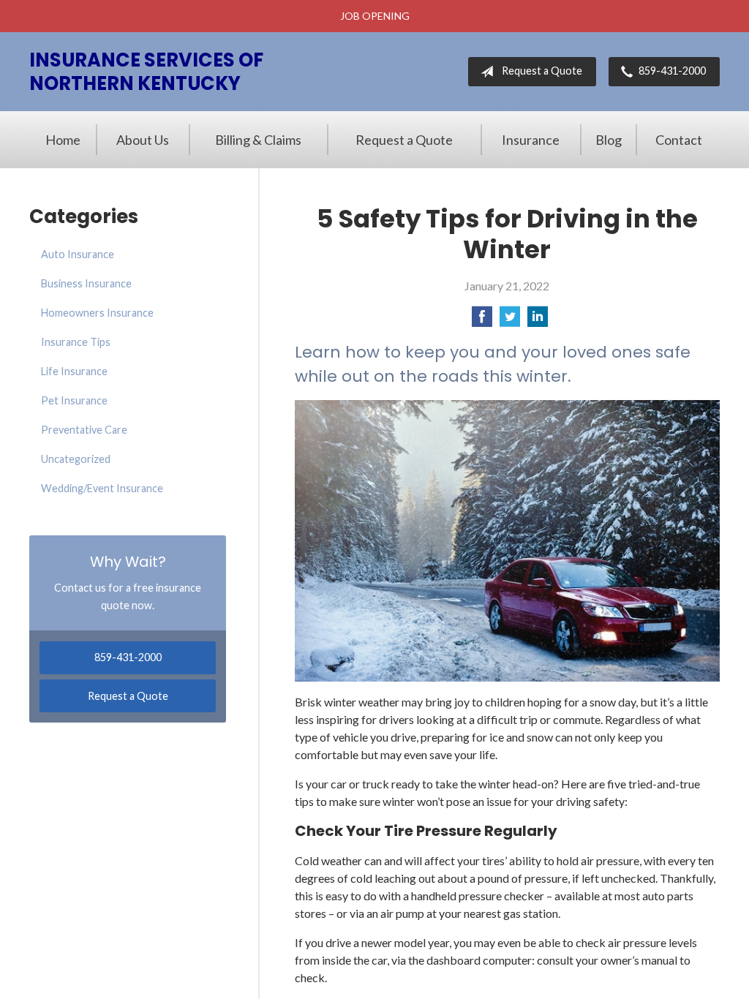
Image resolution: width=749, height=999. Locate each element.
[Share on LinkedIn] (537, 321)
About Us (142, 140)
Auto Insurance (77, 254)
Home (62, 140)
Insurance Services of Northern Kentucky (146, 71)
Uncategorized (75, 459)
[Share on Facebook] (482, 321)
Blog (608, 140)
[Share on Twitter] (510, 321)
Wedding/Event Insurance (102, 488)
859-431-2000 (672, 70)
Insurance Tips (75, 342)
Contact (678, 140)
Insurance (531, 140)
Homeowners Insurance (97, 312)
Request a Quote (542, 70)
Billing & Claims (258, 140)
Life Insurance (74, 371)
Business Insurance (86, 283)
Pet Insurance (74, 400)
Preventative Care (84, 429)
